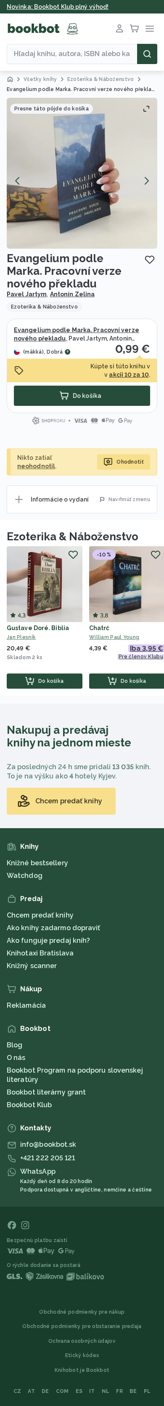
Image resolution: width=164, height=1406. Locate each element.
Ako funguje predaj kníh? (48, 940)
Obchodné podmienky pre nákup (81, 1312)
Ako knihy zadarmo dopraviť (54, 928)
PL (147, 1391)
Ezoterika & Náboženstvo (72, 536)
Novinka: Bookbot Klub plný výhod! (57, 6)
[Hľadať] (147, 54)
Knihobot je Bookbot (82, 1370)
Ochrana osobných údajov (82, 1341)
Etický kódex (82, 1355)
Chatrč (99, 628)
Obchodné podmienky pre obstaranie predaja (81, 1326)
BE (133, 1391)
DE (45, 1391)
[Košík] (134, 28)
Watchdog (24, 876)
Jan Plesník (21, 637)
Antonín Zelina (72, 294)
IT (92, 1391)
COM (62, 1391)
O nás (16, 1058)
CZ (17, 1391)
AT (31, 1391)
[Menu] (149, 28)
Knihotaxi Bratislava (40, 953)
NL (106, 1391)
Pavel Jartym (27, 294)
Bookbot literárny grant (46, 1092)
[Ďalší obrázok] (146, 180)
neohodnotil (36, 466)
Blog (14, 1045)
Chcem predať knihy (40, 915)
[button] (82, 173)
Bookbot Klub (29, 1105)
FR (119, 1391)
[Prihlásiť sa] (119, 28)
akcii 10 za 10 (128, 374)
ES (79, 1391)
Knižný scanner (32, 966)
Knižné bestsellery (37, 863)
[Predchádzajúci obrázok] (17, 180)
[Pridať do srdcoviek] (149, 259)
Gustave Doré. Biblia (38, 628)
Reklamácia (26, 1005)
